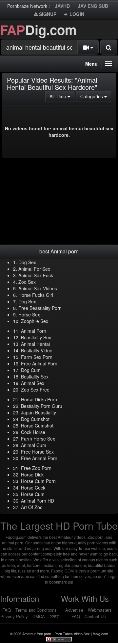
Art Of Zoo (32, 507)
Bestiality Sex (35, 376)
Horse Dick (32, 474)
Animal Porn (33, 331)
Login (76, 14)
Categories (95, 96)
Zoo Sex (27, 282)
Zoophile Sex (34, 321)
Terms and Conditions (36, 610)
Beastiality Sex (36, 337)
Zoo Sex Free (35, 389)
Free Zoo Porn (36, 468)
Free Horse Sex (37, 451)
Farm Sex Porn (36, 357)
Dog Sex (27, 262)
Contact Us (95, 616)
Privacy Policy (14, 616)
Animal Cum (33, 445)
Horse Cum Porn (38, 481)
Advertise (74, 610)
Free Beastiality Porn (40, 308)
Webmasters (100, 610)
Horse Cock (33, 487)
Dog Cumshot (35, 419)
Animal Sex (32, 383)
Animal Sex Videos (37, 288)
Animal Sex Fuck (35, 275)
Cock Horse (33, 432)
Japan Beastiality (38, 412)
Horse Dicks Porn (39, 399)
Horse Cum (33, 494)
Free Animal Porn (39, 363)
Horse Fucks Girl (35, 295)
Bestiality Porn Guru (41, 406)
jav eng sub (93, 6)
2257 (54, 616)
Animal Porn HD (37, 500)
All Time (61, 96)
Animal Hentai (35, 344)
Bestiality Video (36, 350)
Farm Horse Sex (38, 438)
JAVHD (62, 6)
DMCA (38, 616)
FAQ (6, 610)
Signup (47, 14)
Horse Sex (29, 314)
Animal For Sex (34, 268)
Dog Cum (31, 370)
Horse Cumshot (37, 425)
